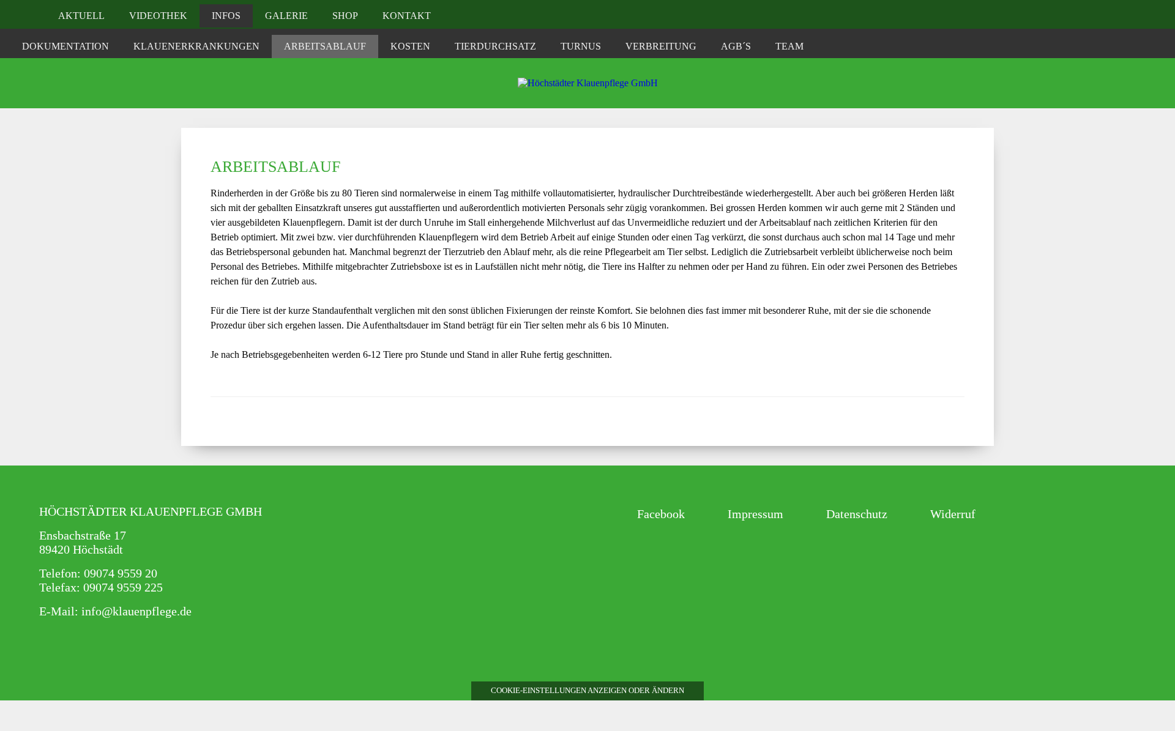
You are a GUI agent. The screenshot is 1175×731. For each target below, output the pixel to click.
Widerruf (952, 514)
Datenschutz (856, 514)
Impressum (755, 514)
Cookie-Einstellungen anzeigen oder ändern (587, 690)
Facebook (661, 514)
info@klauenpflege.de (136, 611)
